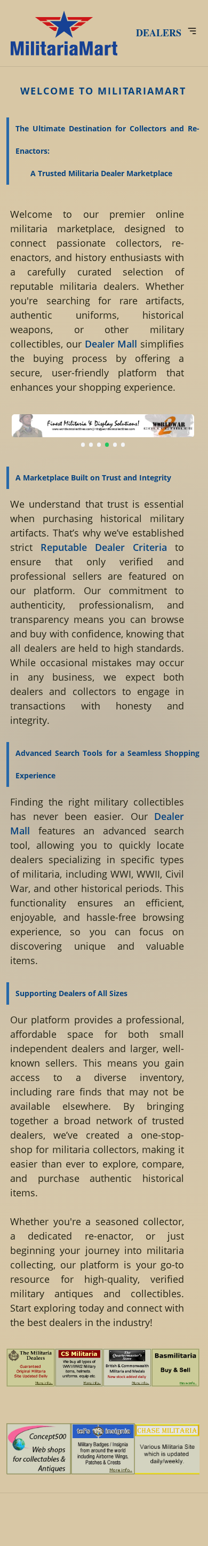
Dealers (158, 33)
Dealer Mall (111, 343)
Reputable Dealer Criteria (104, 547)
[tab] (83, 445)
